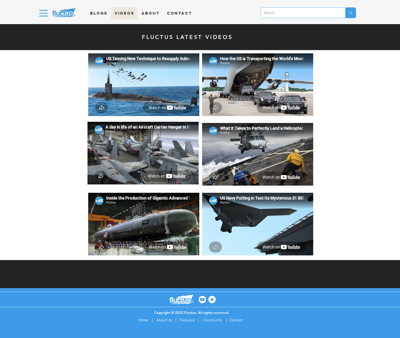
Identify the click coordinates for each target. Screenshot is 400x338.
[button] (43, 13)
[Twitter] (212, 299)
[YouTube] (202, 299)
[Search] (350, 13)
